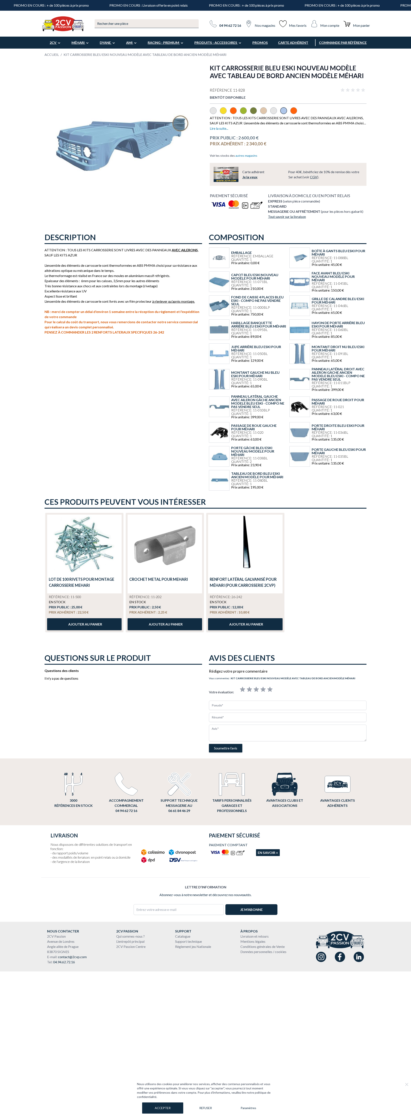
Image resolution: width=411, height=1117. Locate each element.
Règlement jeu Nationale (193, 946)
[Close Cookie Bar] (406, 1084)
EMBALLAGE (241, 252)
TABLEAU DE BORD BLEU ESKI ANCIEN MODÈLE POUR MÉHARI (257, 475)
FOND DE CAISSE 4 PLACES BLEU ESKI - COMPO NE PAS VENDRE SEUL (257, 300)
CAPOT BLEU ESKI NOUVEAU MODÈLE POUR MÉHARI (254, 276)
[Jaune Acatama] (225, 113)
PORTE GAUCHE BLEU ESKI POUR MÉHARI (339, 451)
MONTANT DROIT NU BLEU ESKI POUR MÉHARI (338, 348)
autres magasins (246, 155)
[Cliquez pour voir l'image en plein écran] (123, 142)
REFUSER (205, 1108)
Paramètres (248, 1108)
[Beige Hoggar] (265, 113)
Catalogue (182, 936)
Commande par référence (343, 42)
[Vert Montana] (255, 113)
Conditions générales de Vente (262, 946)
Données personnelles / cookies (263, 952)
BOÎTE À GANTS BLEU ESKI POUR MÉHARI (338, 252)
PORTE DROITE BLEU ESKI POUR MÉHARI (338, 427)
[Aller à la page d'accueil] (62, 23)
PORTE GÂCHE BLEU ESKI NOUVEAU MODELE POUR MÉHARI (252, 451)
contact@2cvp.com (72, 957)
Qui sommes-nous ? (130, 936)
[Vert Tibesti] (245, 113)
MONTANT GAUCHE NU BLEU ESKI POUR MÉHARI (255, 374)
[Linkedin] (359, 957)
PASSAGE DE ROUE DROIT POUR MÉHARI (338, 401)
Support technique (188, 941)
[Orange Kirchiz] (235, 113)
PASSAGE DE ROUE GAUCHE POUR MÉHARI (254, 427)
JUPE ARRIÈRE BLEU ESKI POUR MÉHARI (256, 348)
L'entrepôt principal (130, 941)
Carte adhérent (293, 42)
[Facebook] (340, 957)
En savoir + (268, 852)
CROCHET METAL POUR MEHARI (158, 579)
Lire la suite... (219, 128)
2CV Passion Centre (131, 946)
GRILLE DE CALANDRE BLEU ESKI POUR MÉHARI (338, 300)
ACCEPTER (163, 1108)
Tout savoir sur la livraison (287, 216)
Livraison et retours (254, 936)
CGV (313, 177)
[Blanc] (215, 113)
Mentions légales (252, 941)
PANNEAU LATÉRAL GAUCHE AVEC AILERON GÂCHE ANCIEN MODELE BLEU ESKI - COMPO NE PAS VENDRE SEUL (257, 401)
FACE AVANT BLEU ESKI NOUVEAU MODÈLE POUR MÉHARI (333, 276)
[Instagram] (321, 957)
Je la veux (250, 177)
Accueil (52, 54)
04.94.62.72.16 (64, 962)
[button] (353, 90)
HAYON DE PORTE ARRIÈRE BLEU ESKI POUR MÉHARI (338, 324)
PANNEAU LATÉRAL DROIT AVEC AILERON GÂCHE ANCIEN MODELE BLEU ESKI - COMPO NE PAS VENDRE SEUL (338, 374)
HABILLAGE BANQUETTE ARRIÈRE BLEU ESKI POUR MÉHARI (258, 324)
